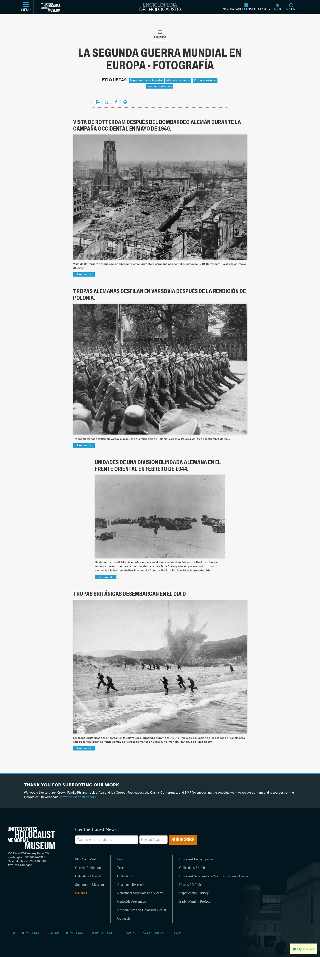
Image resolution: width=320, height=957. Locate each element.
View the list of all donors (78, 797)
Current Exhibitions (88, 868)
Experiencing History (194, 893)
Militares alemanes (178, 80)
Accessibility (153, 933)
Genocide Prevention (131, 901)
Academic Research (131, 884)
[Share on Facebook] (116, 102)
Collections (125, 876)
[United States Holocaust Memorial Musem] (31, 838)
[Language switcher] (125, 102)
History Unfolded (191, 884)
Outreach (123, 918)
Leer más (83, 274)
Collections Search (192, 868)
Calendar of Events (88, 876)
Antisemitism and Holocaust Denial (141, 910)
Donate (82, 893)
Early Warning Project (194, 901)
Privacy (127, 933)
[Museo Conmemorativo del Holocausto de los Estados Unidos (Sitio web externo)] (50, 7)
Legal (177, 933)
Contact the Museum (65, 933)
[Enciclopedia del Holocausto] (160, 7)
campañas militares (159, 86)
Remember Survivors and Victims (140, 893)
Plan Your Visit (85, 859)
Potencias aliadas (205, 80)
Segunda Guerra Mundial (146, 80)
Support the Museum (89, 884)
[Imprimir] (97, 102)
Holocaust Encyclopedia (196, 859)
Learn (121, 859)
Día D (173, 737)
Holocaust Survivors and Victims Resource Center (213, 876)
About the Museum (23, 933)
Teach (121, 868)
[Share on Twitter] (107, 102)
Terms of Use (102, 933)
